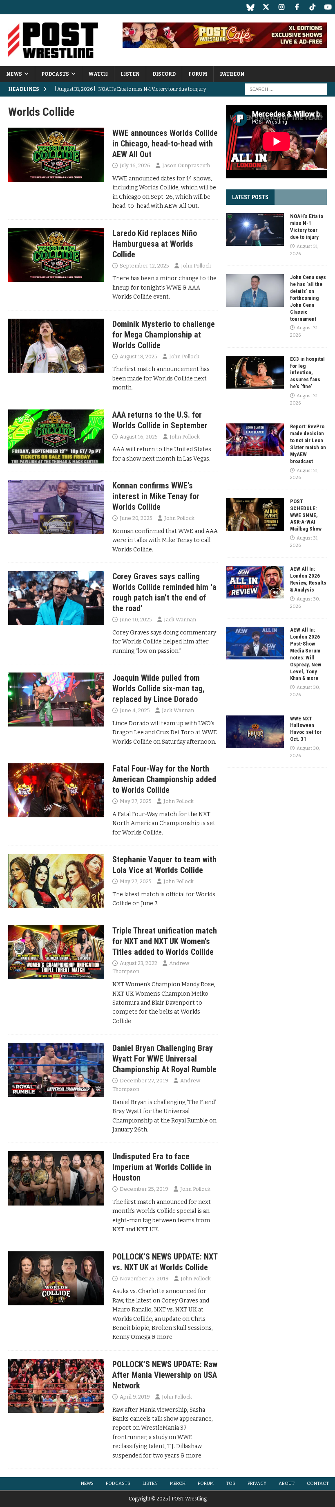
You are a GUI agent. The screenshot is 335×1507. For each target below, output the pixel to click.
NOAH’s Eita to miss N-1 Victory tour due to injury (306, 226)
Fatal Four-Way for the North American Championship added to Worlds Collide (164, 779)
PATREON (232, 74)
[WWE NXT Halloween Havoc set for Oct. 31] (255, 731)
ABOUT (287, 1483)
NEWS (14, 74)
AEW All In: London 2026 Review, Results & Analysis (308, 579)
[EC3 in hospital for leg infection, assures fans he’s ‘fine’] (255, 372)
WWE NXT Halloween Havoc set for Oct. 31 (306, 728)
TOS (230, 1483)
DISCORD (164, 74)
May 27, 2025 (136, 801)
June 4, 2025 (135, 710)
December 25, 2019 (144, 1189)
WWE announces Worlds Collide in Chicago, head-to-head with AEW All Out (165, 143)
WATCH (98, 74)
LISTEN (130, 74)
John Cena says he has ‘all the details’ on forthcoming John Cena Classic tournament (308, 298)
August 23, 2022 (138, 963)
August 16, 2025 (139, 437)
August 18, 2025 (138, 356)
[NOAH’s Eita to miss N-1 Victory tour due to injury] (255, 229)
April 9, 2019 (135, 1397)
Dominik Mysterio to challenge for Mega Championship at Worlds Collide (163, 334)
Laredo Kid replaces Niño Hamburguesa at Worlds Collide (154, 243)
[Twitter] (266, 7)
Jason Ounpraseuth (186, 165)
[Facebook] (297, 7)
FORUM (197, 74)
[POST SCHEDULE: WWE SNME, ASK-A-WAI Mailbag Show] (255, 514)
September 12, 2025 (144, 266)
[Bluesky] (250, 7)
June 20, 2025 (136, 518)
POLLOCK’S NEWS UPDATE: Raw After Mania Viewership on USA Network (164, 1374)
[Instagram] (281, 7)
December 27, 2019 (144, 1080)
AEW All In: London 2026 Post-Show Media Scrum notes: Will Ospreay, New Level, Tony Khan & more (305, 654)
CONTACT (318, 1483)
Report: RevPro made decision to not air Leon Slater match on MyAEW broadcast (308, 443)
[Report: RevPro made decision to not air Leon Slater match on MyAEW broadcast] (255, 439)
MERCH (177, 1483)
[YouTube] (328, 7)
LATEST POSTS (250, 197)
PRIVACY (257, 1483)
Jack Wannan (180, 619)
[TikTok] (312, 7)
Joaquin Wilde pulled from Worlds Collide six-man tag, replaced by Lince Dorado (158, 688)
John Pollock (196, 266)
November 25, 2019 (144, 1278)
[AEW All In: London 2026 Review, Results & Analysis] (255, 582)
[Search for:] (286, 88)
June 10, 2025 (136, 619)
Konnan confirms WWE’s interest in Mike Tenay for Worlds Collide (155, 496)
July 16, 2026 (135, 165)
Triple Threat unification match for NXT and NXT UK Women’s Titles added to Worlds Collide (164, 941)
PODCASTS (55, 74)
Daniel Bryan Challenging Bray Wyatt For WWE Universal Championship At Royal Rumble (164, 1058)
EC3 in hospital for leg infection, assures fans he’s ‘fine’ (307, 373)
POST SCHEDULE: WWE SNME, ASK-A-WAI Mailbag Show (306, 515)
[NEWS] (56, 155)
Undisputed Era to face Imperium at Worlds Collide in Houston (161, 1167)
